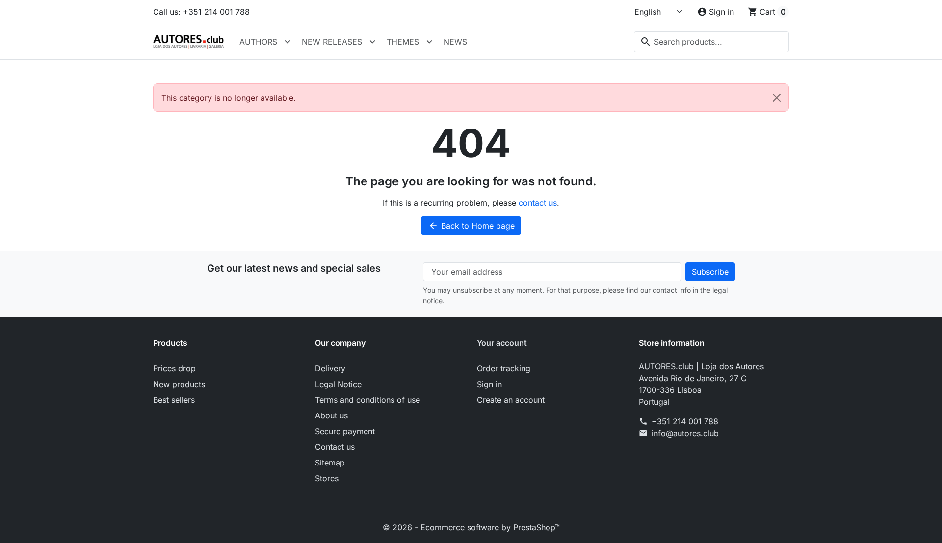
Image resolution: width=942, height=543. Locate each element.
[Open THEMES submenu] (429, 41)
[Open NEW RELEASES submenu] (372, 41)
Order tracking (503, 368)
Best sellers (174, 400)
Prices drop (174, 368)
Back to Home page (471, 226)
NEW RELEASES (332, 42)
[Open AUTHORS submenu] (287, 41)
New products (179, 384)
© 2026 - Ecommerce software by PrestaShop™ (471, 527)
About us (331, 415)
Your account (502, 343)
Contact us (335, 447)
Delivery (330, 368)
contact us (538, 202)
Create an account (511, 400)
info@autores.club (685, 433)
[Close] (776, 97)
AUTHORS (258, 42)
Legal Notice (338, 384)
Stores (327, 478)
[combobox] (711, 41)
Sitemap (330, 462)
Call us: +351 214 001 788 (201, 12)
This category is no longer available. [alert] (228, 98)
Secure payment (345, 431)
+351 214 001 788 (685, 421)
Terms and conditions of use (367, 400)
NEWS (455, 42)
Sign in (489, 384)
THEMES (403, 42)
